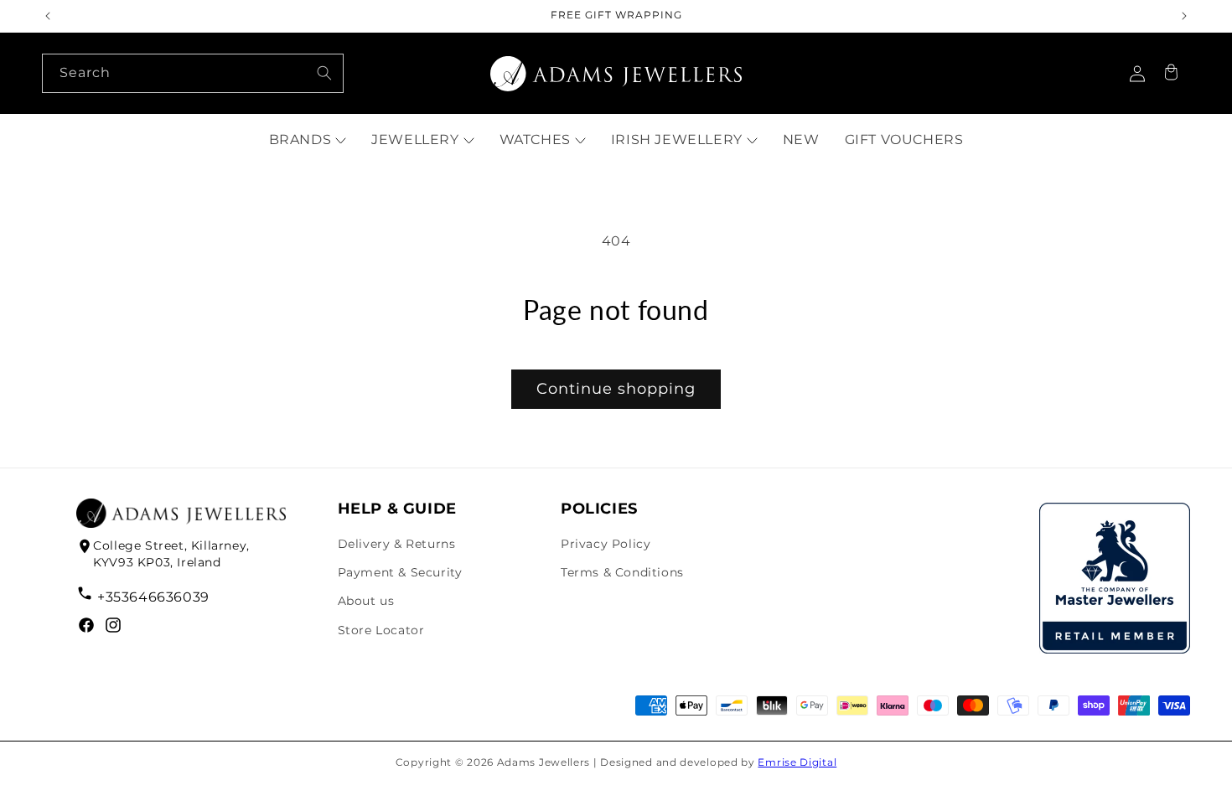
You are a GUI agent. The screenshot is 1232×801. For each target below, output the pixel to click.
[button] (1171, 73)
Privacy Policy (605, 543)
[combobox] (193, 73)
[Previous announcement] (47, 16)
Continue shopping (616, 389)
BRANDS (300, 139)
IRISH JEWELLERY (677, 139)
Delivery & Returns (397, 543)
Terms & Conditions (622, 572)
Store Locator (381, 630)
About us (366, 600)
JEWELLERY (414, 139)
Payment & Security (400, 572)
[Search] (324, 72)
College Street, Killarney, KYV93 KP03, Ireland (171, 554)
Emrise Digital (797, 762)
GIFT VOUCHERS (904, 139)
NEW (801, 139)
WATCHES (535, 139)
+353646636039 (153, 597)
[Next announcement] (1184, 16)
